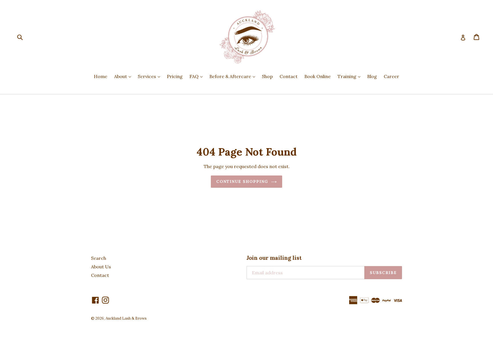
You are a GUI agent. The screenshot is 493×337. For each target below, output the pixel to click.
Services (150, 76)
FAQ (197, 76)
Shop (267, 76)
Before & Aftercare (233, 76)
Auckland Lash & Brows (126, 318)
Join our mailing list (274, 258)
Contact (289, 76)
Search (98, 258)
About (124, 76)
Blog (372, 76)
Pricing (175, 76)
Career (391, 76)
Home (100, 76)
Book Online (317, 76)
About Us (101, 266)
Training (350, 76)
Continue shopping (242, 181)
